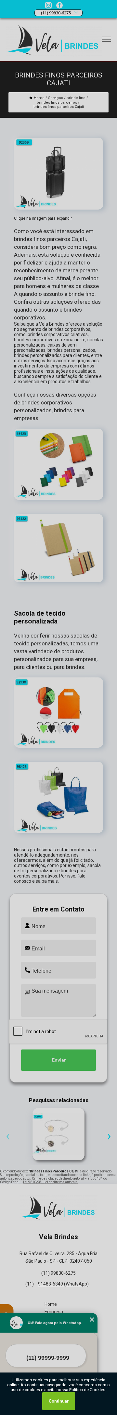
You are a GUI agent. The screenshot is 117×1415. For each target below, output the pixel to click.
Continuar (59, 1401)
